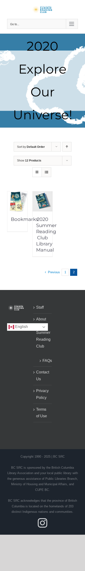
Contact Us (42, 375)
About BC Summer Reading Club (43, 332)
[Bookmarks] (17, 195)
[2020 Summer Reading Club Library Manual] (43, 195)
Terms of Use (41, 412)
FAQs (44, 361)
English (21, 327)
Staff (40, 307)
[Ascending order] (67, 147)
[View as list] (46, 172)
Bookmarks (24, 219)
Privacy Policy (42, 394)
